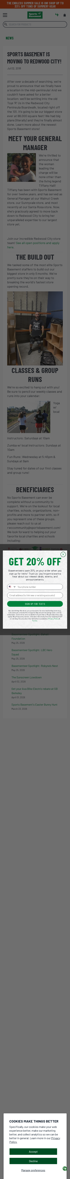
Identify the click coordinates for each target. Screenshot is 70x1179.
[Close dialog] (63, 554)
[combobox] (11, 586)
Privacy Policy (53, 619)
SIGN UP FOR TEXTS (35, 603)
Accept (33, 1151)
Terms (34, 621)
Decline (33, 1161)
